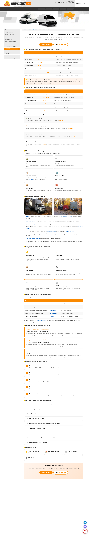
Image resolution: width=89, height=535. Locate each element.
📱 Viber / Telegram (61, 44)
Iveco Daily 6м (53, 310)
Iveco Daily (30, 179)
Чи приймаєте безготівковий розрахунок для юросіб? (41, 437)
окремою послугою (71, 231)
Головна (41, 8)
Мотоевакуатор (8, 39)
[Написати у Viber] (85, 526)
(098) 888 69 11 (59, 2)
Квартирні (28, 238)
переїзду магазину (31, 242)
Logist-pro (7, 53)
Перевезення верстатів (10, 55)
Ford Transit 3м (53, 303)
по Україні (49, 8)
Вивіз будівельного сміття (10, 41)
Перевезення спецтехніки (10, 46)
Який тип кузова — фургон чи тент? (36, 428)
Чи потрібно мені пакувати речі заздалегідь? (38, 413)
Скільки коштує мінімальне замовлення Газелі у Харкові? (42, 404)
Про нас (63, 8)
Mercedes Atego (53, 313)
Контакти (70, 8)
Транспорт (7, 48)
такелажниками (51, 231)
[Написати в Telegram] (85, 522)
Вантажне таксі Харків (9, 34)
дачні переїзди (36, 238)
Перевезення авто (9, 51)
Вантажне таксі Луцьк (9, 36)
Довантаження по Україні (10, 43)
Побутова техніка (30, 221)
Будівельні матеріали (31, 224)
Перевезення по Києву (10, 58)
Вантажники (7, 29)
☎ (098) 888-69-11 (45, 44)
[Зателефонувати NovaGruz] (85, 531)
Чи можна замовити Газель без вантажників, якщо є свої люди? (43, 423)
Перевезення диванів (66, 216)
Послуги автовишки (9, 32)
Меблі (27, 216)
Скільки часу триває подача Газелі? (36, 409)
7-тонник (52, 316)
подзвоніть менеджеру (40, 320)
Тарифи (56, 8)
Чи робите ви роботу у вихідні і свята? (37, 442)
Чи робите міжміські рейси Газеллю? (36, 433)
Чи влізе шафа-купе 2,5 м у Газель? (36, 418)
